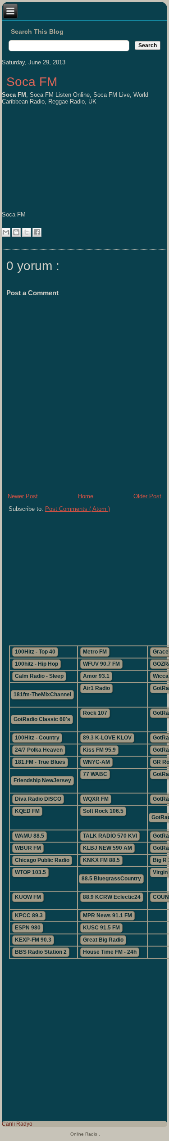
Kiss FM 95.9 (99, 750)
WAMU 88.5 (29, 836)
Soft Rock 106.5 (103, 811)
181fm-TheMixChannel (42, 694)
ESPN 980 (28, 928)
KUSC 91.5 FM (101, 928)
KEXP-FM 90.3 (33, 940)
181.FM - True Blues (40, 762)
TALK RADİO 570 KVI (110, 836)
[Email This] (5, 232)
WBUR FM (28, 848)
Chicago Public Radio (42, 860)
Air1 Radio (96, 688)
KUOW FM (28, 897)
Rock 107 (95, 713)
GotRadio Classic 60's (42, 719)
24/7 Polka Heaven (39, 750)
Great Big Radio (103, 940)
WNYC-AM (96, 762)
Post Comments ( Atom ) (77, 508)
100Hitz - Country (37, 738)
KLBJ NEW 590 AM (107, 848)
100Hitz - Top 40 (35, 652)
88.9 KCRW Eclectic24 (112, 897)
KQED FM (27, 811)
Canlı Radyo (17, 1124)
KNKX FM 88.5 (101, 860)
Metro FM (95, 652)
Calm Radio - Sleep (39, 676)
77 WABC (95, 774)
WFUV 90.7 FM (101, 664)
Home (85, 496)
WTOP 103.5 (30, 872)
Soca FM (31, 82)
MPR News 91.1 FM (107, 915)
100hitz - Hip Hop (36, 664)
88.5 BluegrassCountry (111, 878)
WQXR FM (96, 799)
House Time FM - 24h (110, 952)
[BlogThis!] (16, 232)
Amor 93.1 (96, 676)
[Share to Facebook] (36, 232)
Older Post (147, 496)
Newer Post (23, 496)
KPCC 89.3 (29, 915)
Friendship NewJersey (42, 780)
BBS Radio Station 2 (41, 952)
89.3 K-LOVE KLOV (107, 738)
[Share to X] (26, 232)
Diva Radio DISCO (38, 799)
